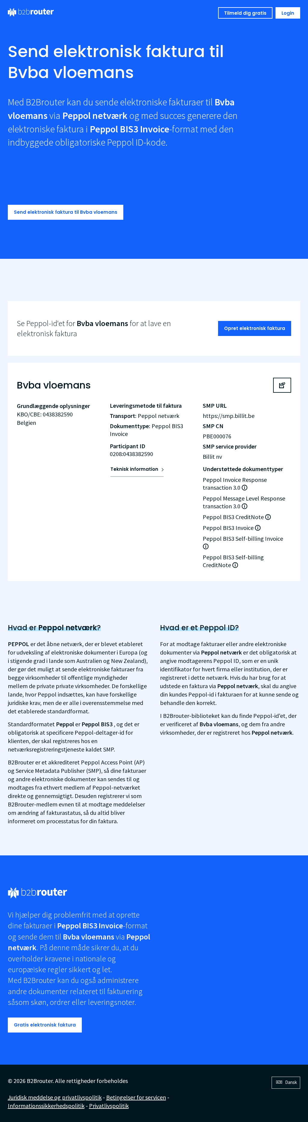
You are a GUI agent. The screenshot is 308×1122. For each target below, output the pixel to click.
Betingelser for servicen (136, 1097)
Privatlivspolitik (109, 1105)
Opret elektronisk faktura (254, 328)
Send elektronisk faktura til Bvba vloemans (65, 212)
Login (288, 13)
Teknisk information (134, 469)
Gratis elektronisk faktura (45, 1025)
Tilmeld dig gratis (245, 13)
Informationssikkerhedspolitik (46, 1105)
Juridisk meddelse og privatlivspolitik (55, 1097)
